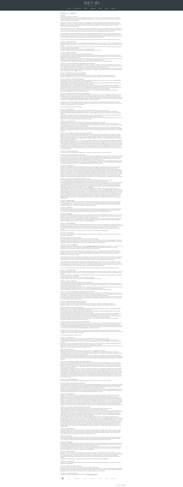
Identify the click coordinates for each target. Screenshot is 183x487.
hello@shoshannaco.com (92, 246)
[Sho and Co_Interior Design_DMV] (62, 478)
